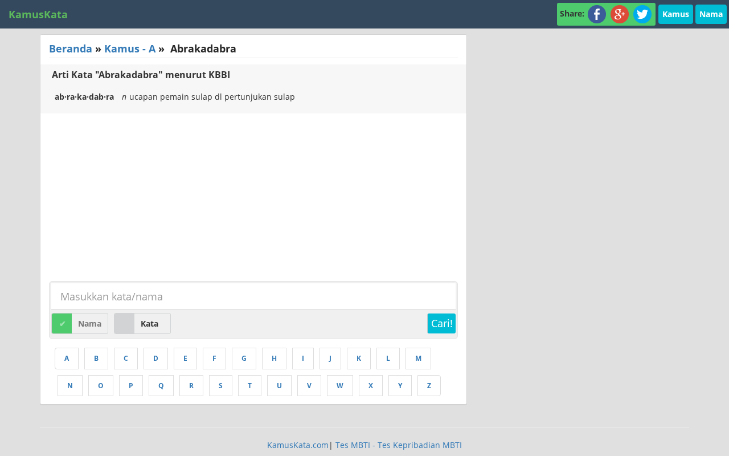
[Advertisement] (136, 199)
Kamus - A (129, 48)
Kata (149, 323)
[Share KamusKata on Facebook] (597, 13)
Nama (711, 14)
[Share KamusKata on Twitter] (642, 13)
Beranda (70, 48)
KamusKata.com (298, 444)
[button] (675, 13)
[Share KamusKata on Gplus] (620, 13)
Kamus (675, 14)
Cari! (442, 323)
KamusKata (38, 14)
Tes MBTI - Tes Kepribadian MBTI (398, 444)
